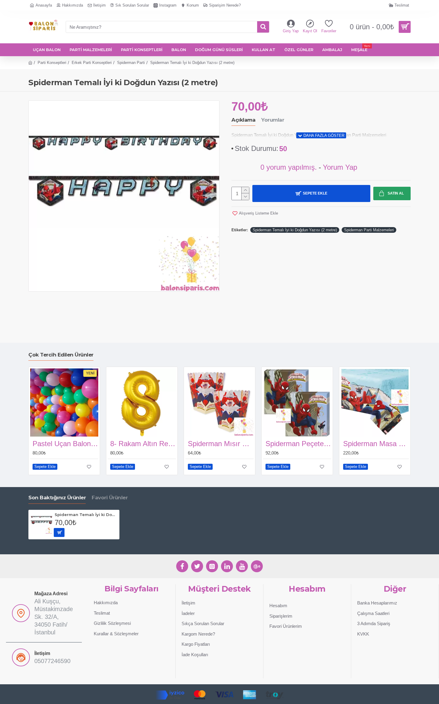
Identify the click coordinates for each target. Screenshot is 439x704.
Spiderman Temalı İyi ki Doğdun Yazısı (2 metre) (295, 230)
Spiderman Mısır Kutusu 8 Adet (221, 444)
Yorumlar (272, 120)
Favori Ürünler (110, 498)
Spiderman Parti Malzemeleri (369, 230)
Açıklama (243, 120)
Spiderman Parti (131, 62)
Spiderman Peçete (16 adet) (298, 444)
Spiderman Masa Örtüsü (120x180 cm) (376, 444)
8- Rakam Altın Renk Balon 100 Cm (143, 444)
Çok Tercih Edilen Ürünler (60, 355)
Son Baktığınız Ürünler (57, 498)
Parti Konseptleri (52, 62)
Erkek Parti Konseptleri (92, 62)
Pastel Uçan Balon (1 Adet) (65, 444)
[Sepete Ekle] (59, 532)
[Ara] (263, 27)
